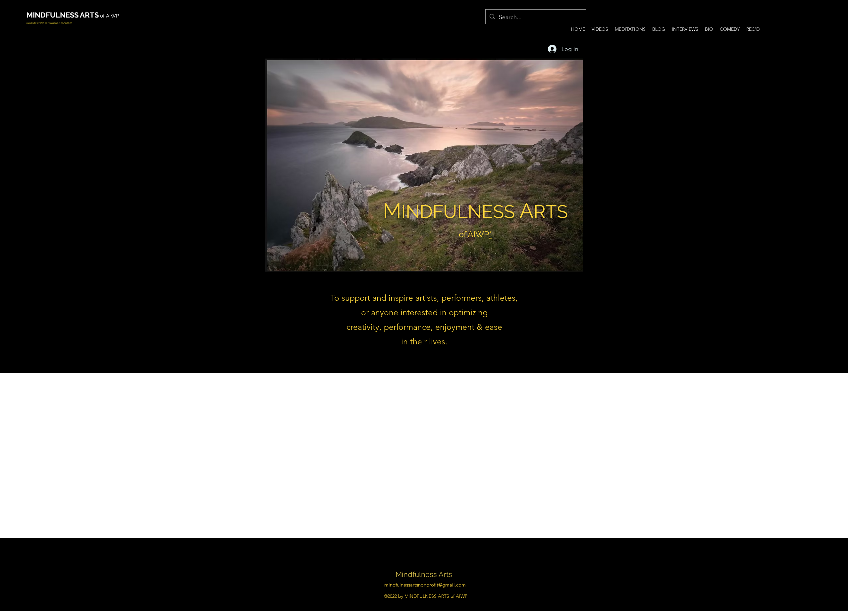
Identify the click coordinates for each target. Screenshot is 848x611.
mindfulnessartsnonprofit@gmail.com (425, 585)
